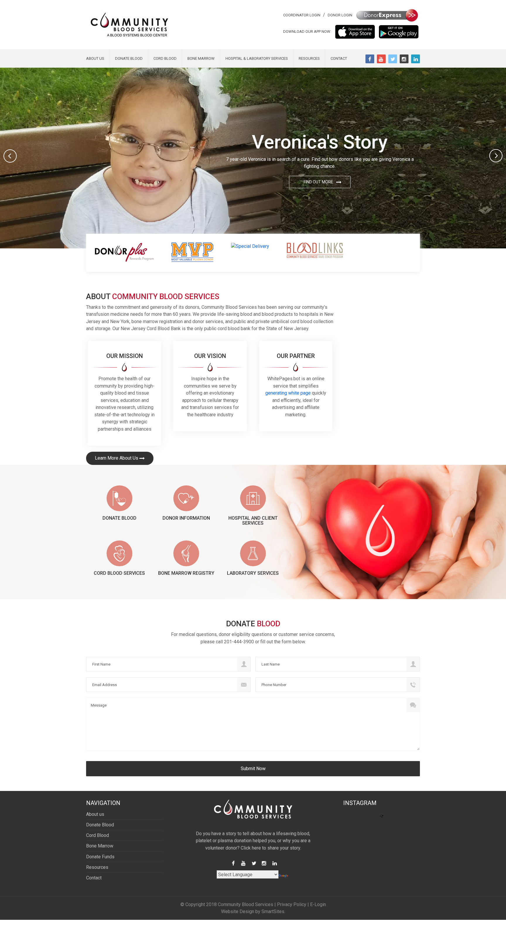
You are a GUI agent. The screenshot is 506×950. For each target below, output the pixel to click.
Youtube (381, 58)
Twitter (392, 58)
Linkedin (415, 58)
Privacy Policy (291, 904)
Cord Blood (165, 58)
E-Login (318, 904)
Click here (251, 848)
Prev (10, 156)
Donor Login (340, 15)
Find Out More (318, 182)
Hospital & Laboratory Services (256, 58)
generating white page (288, 393)
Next (496, 156)
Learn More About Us (116, 458)
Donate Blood (129, 58)
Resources (309, 58)
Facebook (369, 58)
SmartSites (272, 911)
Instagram (404, 58)
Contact (339, 58)
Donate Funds (100, 856)
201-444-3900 (239, 641)
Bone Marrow (201, 58)
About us (95, 58)
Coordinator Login (301, 15)
